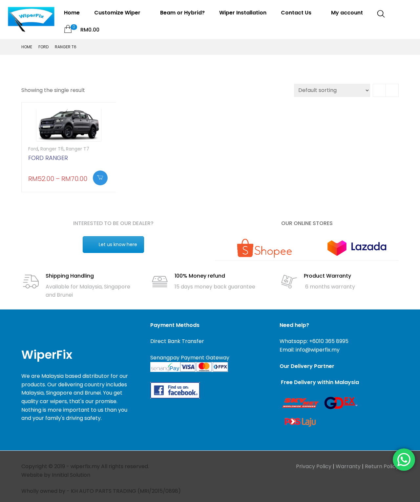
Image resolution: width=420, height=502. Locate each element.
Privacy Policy (313, 466)
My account (347, 12)
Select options (100, 178)
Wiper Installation (242, 12)
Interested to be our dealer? (113, 223)
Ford (43, 47)
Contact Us (297, 12)
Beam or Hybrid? (182, 12)
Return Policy (382, 466)
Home (72, 12)
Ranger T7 (77, 149)
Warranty (348, 466)
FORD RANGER (48, 158)
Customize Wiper (118, 12)
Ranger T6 (52, 149)
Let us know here (118, 244)
